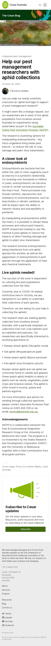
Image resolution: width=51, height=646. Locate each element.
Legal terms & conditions (29, 637)
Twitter (7, 613)
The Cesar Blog (11, 15)
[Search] (40, 4)
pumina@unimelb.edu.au (24, 411)
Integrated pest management (17, 56)
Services (6, 590)
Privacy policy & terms (10, 637)
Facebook (9, 625)
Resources (7, 600)
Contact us (7, 607)
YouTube (8, 621)
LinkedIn (8, 617)
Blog (4, 604)
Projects (6, 593)
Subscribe (25, 529)
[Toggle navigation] (45, 5)
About (5, 586)
